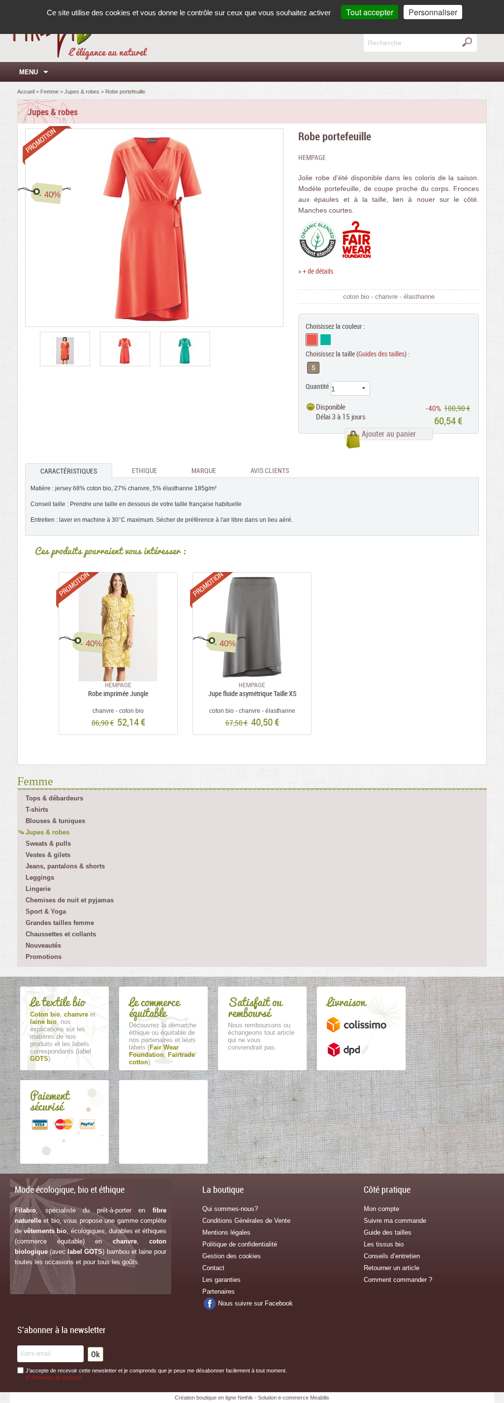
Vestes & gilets (48, 855)
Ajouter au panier (389, 433)
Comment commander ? (398, 1279)
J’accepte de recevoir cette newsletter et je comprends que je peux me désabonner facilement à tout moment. (156, 1374)
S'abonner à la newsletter (61, 1330)
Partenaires (218, 1291)
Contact (213, 1268)
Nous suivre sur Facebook (255, 1303)
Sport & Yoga (46, 911)
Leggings (40, 877)
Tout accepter (369, 12)
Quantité (317, 386)
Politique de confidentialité (239, 1244)
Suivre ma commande (395, 1220)
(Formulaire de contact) (54, 1377)
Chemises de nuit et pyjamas (70, 900)
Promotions (44, 956)
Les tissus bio (384, 1244)
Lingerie (38, 889)
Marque (203, 470)
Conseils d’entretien (392, 1256)
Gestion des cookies (231, 1256)
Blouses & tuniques (55, 821)
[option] (65, 349)
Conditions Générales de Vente (246, 1220)
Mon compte (381, 1208)
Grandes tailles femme (60, 922)
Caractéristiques (68, 471)
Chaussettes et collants (61, 934)
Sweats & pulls (48, 843)
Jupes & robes (47, 832)
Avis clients (270, 470)
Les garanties (221, 1279)
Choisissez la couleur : (335, 326)
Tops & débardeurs (54, 798)
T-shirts (37, 809)
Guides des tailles (381, 353)
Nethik (245, 1398)
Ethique (144, 470)
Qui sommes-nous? (230, 1208)
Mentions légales (226, 1232)
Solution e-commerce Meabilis (293, 1398)
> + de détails (315, 271)
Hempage (312, 157)
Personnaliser (433, 12)
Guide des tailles (387, 1232)
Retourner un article (391, 1268)
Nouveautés (43, 945)
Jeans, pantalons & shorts (65, 866)
